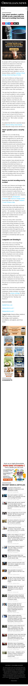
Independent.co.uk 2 (8, 311)
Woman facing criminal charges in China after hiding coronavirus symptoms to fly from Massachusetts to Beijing (16, 548)
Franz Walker (13, 20)
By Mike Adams (16, 612)
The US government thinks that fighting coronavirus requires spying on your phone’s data (17, 557)
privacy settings (15, 293)
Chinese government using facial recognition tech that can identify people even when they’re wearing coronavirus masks (16, 597)
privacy (10, 316)
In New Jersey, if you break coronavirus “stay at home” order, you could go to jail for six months (16, 529)
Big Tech (4, 316)
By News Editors (16, 574)
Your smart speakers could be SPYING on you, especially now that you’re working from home (16, 496)
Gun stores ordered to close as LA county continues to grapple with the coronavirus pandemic (16, 521)
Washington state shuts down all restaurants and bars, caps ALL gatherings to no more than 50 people (16, 588)
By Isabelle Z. (16, 552)
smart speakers (13, 318)
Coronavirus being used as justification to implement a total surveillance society (16, 489)
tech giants (13, 320)
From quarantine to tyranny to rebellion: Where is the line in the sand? (16, 571)
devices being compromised (14, 125)
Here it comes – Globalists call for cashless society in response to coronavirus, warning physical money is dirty (16, 654)
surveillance (5, 320)
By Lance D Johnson (17, 509)
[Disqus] (14, 401)
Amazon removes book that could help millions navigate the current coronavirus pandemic (16, 564)
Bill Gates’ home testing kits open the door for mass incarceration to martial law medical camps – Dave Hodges (16, 579)
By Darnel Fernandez (17, 524)
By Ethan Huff (15, 492)
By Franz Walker (16, 499)
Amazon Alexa (15, 314)
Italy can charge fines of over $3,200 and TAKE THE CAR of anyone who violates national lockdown (17, 514)
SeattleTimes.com (7, 305)
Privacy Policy (14, 680)
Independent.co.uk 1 (8, 308)
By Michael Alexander (18, 559)
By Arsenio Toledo (16, 517)
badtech (22, 314)
